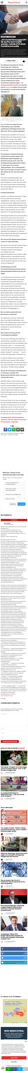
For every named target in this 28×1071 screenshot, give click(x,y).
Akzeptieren (14, 1058)
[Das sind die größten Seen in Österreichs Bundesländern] (15, 1022)
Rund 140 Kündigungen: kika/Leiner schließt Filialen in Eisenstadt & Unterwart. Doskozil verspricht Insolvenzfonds (12, 908)
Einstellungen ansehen (14, 1066)
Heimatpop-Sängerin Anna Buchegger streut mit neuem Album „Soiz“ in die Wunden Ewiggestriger (14, 768)
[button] (26, 1041)
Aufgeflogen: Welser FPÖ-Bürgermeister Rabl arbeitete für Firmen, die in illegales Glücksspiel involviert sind (12, 936)
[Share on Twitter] (9, 429)
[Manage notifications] (3, 1068)
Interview (21, 748)
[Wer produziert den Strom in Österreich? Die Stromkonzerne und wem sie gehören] (14, 869)
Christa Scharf (18, 433)
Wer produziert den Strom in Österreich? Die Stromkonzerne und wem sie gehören (13, 881)
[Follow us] (26, 2)
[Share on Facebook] (5, 429)
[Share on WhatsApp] (14, 429)
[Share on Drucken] (18, 429)
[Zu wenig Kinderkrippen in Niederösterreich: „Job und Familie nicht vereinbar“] (14, 783)
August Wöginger (7, 433)
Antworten (14, 520)
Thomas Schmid (13, 435)
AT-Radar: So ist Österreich (11, 997)
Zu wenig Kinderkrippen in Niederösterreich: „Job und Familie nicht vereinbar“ (12, 794)
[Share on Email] (22, 429)
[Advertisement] (14, 453)
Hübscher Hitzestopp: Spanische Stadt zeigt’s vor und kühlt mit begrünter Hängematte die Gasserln (14, 855)
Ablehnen (14, 1062)
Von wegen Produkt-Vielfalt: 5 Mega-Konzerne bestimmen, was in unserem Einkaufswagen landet (14, 829)
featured (4, 435)
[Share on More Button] (25, 1069)
